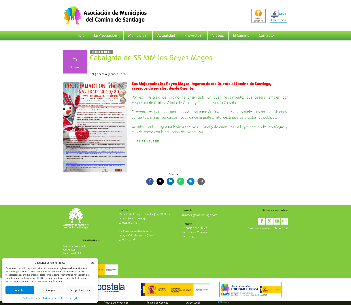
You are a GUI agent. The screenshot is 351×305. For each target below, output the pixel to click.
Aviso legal (71, 298)
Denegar (50, 290)
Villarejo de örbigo (101, 52)
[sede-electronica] (278, 16)
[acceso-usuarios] (258, 16)
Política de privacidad (53, 298)
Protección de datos (73, 253)
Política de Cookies (157, 303)
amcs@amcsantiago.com (200, 215)
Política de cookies (32, 298)
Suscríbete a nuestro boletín (266, 228)
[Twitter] (269, 221)
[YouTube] (276, 221)
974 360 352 (129, 223)
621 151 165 (128, 240)
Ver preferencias (80, 290)
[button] (92, 263)
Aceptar (19, 290)
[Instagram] (284, 221)
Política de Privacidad (74, 246)
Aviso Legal (69, 250)
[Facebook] (261, 221)
